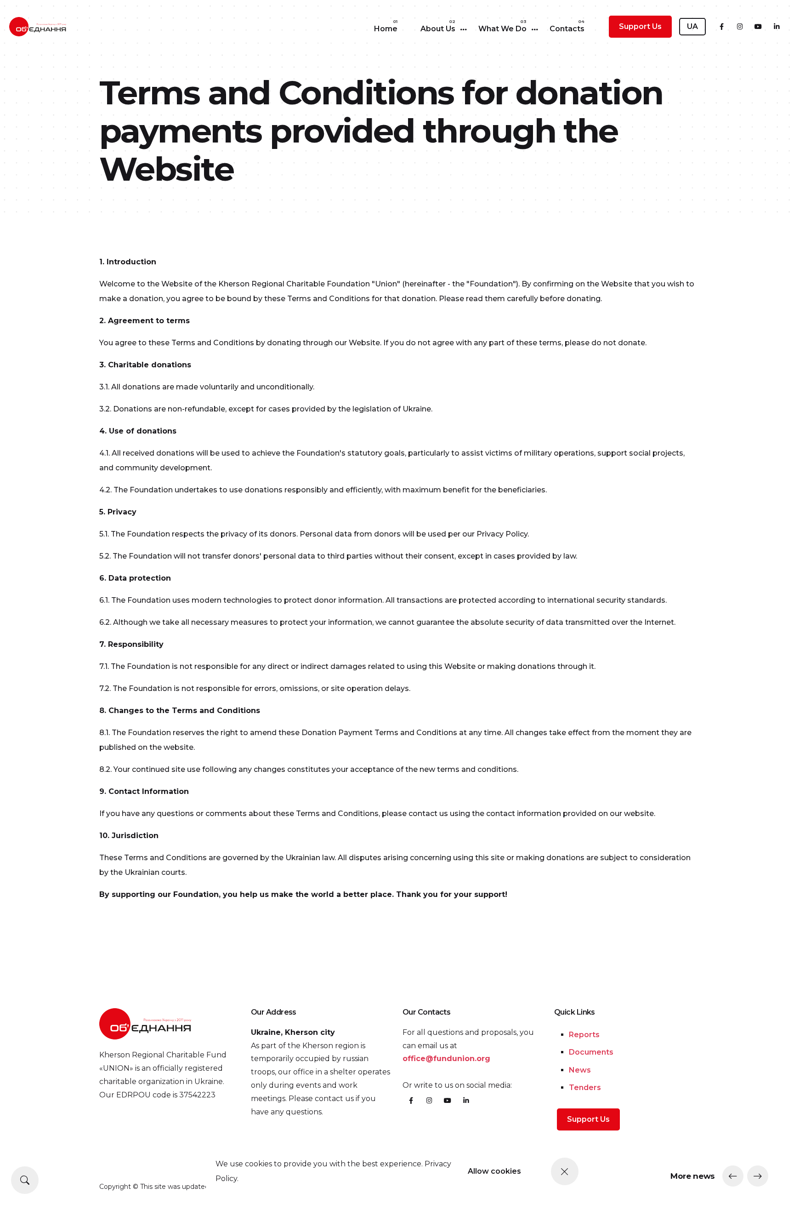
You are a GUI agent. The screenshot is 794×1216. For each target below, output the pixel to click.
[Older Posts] (757, 1176)
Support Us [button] (640, 26)
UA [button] (692, 26)
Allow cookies (494, 1171)
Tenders (585, 1087)
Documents (591, 1052)
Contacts (567, 28)
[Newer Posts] (732, 1176)
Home (385, 28)
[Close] (564, 1171)
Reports (584, 1034)
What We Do (502, 28)
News (580, 1070)
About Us (437, 28)
